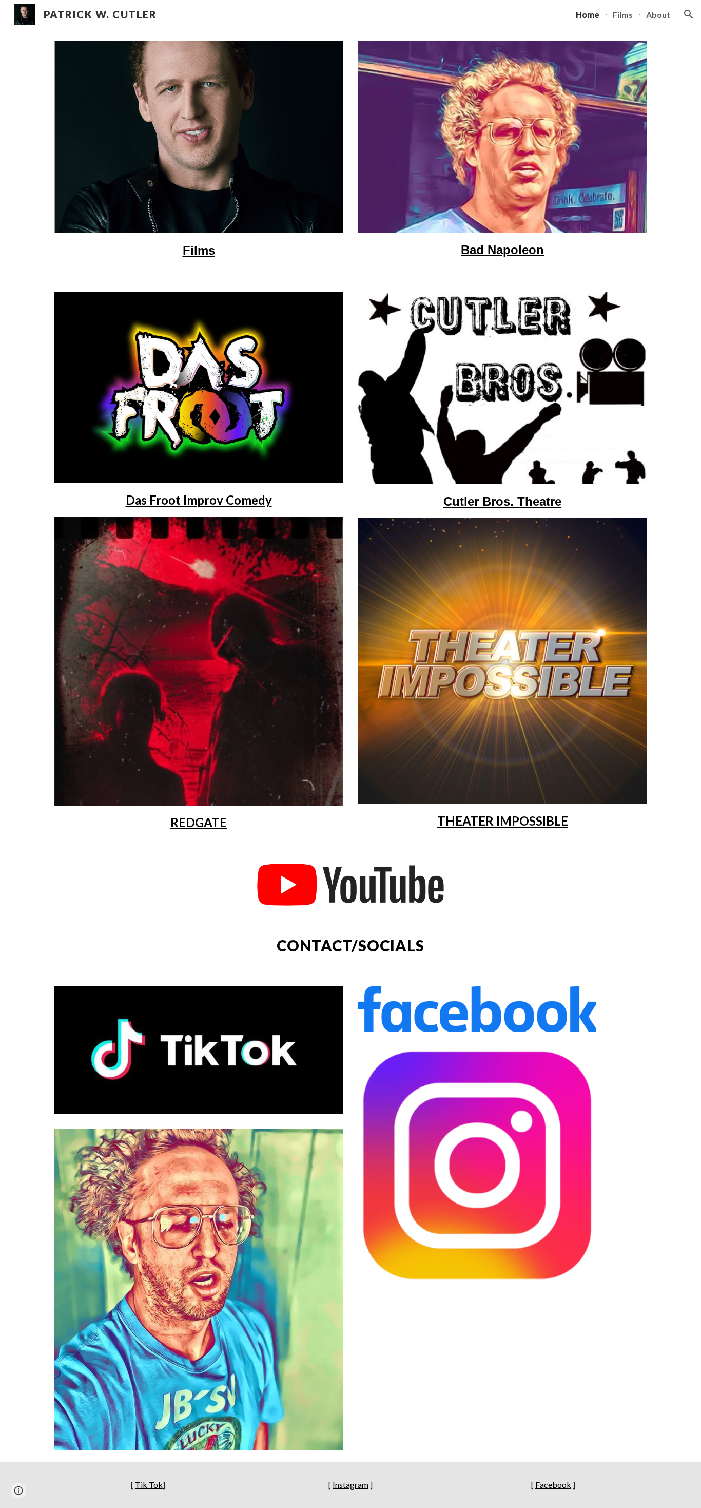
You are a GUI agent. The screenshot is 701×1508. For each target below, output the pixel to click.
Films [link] (623, 15)
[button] (688, 14)
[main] (198, 250)
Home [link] (587, 15)
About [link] (658, 15)
